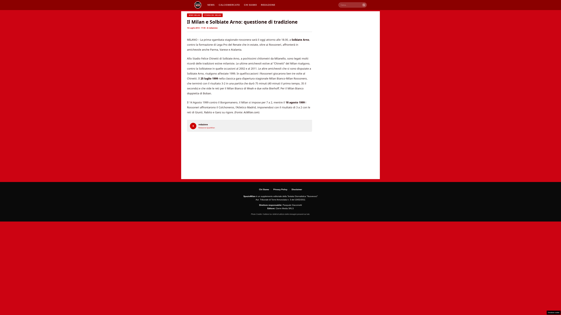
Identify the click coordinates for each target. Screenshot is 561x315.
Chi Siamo (264, 189)
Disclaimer (297, 189)
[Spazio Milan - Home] (197, 4)
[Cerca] (364, 5)
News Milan (194, 15)
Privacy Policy (280, 189)
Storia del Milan (212, 15)
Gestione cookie (553, 312)
